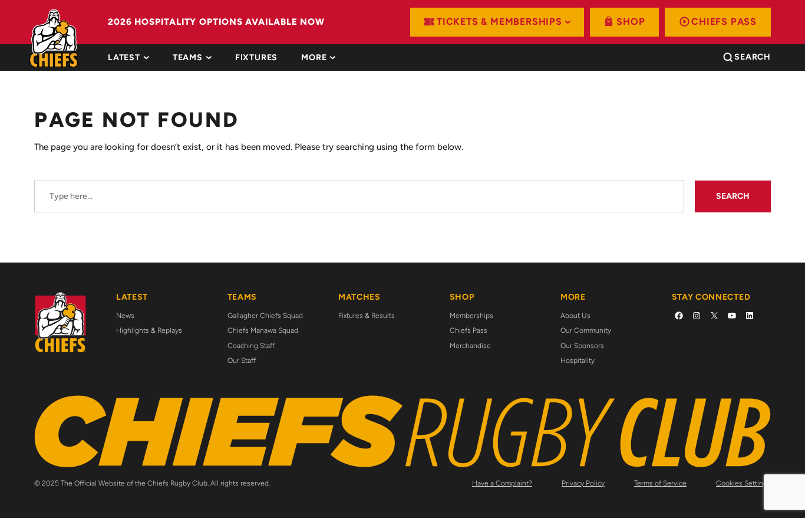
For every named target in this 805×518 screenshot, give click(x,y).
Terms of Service (660, 483)
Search (733, 196)
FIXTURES (256, 58)
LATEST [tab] (124, 58)
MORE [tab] (313, 58)
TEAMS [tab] (188, 58)
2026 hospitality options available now (216, 22)
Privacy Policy (583, 483)
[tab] (256, 58)
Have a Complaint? (502, 483)
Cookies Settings (743, 483)
